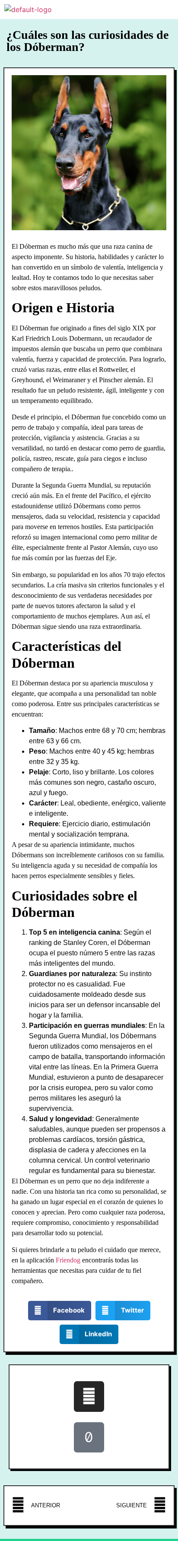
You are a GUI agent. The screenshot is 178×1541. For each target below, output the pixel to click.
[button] (60, 1310)
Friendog (68, 1260)
